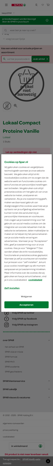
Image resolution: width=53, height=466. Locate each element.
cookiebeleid (35, 279)
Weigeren (26, 296)
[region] (26, 233)
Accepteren (26, 304)
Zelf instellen (12, 288)
